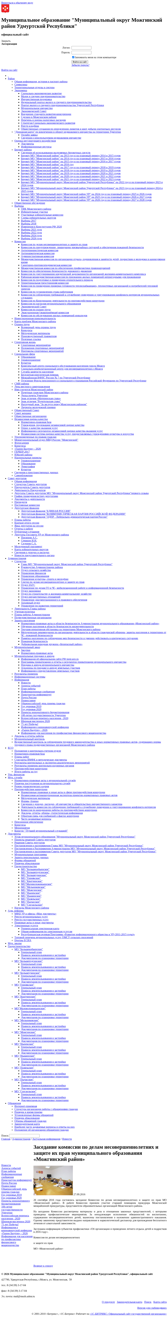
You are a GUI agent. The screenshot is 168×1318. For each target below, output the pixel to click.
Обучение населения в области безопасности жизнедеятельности (57, 626)
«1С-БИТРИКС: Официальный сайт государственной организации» (128, 1313)
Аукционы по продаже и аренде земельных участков (50, 667)
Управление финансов (33, 573)
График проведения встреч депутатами (36, 496)
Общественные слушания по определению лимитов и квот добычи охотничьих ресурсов (71, 129)
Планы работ (21, 756)
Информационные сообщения (38, 691)
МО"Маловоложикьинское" (36, 884)
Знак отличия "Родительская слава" (41, 401)
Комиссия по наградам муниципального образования (51, 303)
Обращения (14, 1103)
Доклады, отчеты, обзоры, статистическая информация (52, 813)
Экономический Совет (33, 111)
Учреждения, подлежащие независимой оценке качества (52, 425)
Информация (21, 679)
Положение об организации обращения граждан (41, 1129)
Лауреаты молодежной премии (38, 407)
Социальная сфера (24, 354)
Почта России (29, 697)
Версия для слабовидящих (152, 1307)
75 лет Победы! (29, 724)
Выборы (19, 206)
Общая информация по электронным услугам (46, 931)
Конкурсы (26, 330)
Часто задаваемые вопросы (36, 819)
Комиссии (20, 241)
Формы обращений (25, 860)
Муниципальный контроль (29, 739)
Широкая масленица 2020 (35, 721)
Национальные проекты (28, 457)
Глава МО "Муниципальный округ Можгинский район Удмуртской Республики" (67, 564)
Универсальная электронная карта (40, 928)
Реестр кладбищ (30, 126)
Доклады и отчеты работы (29, 736)
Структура (20, 561)
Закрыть (5, 40)
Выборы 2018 (28, 223)
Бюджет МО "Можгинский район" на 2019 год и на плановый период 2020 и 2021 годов (71, 173)
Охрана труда (22, 324)
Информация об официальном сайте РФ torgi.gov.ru (50, 659)
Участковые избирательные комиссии (42, 214)
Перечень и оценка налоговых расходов (43, 120)
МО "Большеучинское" (34, 875)
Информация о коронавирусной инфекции (45, 727)
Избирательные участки (34, 211)
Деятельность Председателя (29, 490)
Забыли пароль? (80, 65)
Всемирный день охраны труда (38, 327)
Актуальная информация (46, 1139)
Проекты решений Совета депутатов (35, 839)
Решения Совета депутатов (29, 842)
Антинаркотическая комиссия (37, 253)
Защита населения (24, 620)
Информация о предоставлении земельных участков (50, 670)
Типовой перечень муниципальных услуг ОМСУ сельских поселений (53, 937)
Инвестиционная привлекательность (35, 318)
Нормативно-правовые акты (37, 653)
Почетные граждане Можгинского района (44, 392)
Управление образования (35, 576)
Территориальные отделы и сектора (34, 87)
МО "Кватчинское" (32, 881)
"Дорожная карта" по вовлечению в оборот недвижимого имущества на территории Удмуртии (67, 131)
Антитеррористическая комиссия (39, 250)
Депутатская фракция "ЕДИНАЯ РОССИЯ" (46, 511)
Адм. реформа (16, 910)
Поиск (147, 1302)
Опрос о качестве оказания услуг (39, 428)
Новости (26, 682)
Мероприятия (22, 827)
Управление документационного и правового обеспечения (54, 599)
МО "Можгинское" (31, 890)
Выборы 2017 (28, 220)
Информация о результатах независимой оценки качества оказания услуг (62, 431)
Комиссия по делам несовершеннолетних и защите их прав (54, 244)
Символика (20, 84)
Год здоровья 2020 (31, 709)
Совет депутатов (17, 478)
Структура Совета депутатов (30, 484)
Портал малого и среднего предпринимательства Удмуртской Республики (62, 105)
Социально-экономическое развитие (41, 93)
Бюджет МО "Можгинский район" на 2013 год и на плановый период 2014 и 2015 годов (71, 155)
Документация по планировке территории (45, 958)
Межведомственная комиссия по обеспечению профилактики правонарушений (65, 268)
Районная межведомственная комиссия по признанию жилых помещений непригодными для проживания (81, 277)
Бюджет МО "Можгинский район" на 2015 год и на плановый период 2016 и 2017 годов (71, 161)
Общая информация (25, 481)
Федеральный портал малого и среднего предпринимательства (56, 102)
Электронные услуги (26, 925)
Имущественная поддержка (36, 99)
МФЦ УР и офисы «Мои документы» (35, 913)
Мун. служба (15, 777)
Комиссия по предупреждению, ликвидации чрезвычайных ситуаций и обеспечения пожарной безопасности (82, 247)
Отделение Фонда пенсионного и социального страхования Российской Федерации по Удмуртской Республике (83, 380)
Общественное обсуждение (29, 203)
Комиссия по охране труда (36, 309)
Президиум (20, 502)
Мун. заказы (15, 943)
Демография (28, 466)
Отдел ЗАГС (28, 585)
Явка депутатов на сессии (28, 525)
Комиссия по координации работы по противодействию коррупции (59, 810)
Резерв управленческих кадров (31, 786)
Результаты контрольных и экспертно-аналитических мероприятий (52, 762)
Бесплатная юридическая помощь (40, 374)
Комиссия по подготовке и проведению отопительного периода (57, 280)
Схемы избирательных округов (38, 217)
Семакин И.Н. (29, 540)
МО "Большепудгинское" (35, 872)
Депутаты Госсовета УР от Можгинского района (41, 534)
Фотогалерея (21, 442)
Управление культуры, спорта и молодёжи (44, 579)
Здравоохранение (31, 359)
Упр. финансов (16, 774)
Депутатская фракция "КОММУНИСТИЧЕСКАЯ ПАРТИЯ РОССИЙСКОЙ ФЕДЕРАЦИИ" (73, 513)
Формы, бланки (30, 801)
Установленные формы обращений (33, 1115)
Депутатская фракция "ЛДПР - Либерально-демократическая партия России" (64, 516)
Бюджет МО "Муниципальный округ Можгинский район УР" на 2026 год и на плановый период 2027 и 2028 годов (86, 200)
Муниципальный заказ (27, 647)
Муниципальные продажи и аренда (34, 656)
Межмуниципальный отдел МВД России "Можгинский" (46, 439)
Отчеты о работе (23, 528)
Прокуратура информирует (36, 694)
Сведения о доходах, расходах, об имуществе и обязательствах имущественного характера (71, 804)
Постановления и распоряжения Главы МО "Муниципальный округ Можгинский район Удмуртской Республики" (78, 845)
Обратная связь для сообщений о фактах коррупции (50, 816)
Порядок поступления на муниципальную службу (42, 783)
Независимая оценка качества (31, 419)
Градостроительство (25, 866)
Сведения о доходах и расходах (31, 552)
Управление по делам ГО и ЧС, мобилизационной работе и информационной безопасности (72, 588)
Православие (28, 700)
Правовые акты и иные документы (34, 922)
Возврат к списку (43, 1265)
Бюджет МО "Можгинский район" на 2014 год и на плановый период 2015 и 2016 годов (71, 158)
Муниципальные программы (30, 854)
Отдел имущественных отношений (40, 596)
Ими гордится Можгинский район (33, 389)
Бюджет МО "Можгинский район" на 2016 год (47, 164)
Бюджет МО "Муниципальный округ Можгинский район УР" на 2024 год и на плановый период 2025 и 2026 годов (86, 194)
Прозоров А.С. (29, 537)
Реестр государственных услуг (31, 919)
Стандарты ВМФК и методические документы (40, 759)
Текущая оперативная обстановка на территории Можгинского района (60, 629)
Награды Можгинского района (31, 907)
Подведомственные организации (33, 617)
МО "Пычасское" (30, 901)
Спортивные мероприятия (36, 345)
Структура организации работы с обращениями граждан (46, 1109)
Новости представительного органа (34, 555)
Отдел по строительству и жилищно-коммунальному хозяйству (56, 593)
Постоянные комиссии (27, 505)
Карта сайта (160, 1302)
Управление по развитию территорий (42, 605)
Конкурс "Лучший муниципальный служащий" (41, 830)
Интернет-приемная (25, 1106)
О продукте (108, 1302)
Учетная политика (24, 611)
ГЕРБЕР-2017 (22, 451)
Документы (27, 143)
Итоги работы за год (25, 771)
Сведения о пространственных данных (36, 472)
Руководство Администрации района (42, 567)
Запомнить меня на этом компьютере (95, 57)
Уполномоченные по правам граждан (35, 436)
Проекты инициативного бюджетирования (45, 712)
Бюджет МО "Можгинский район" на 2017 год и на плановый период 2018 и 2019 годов (71, 167)
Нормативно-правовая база (36, 422)
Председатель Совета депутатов (32, 487)
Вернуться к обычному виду (17, 2)
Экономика (20, 90)
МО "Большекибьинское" (35, 869)
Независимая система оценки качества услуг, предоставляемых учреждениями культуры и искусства (77, 434)
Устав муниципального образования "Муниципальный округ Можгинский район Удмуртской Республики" (75, 836)
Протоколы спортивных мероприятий (42, 351)
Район (11, 78)
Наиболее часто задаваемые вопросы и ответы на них (44, 1127)
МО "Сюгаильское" (32, 904)
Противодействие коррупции (30, 768)
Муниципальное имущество (37, 108)
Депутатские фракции (26, 508)
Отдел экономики (31, 590)
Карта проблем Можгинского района (35, 321)
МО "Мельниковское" (33, 887)
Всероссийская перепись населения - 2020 (44, 718)
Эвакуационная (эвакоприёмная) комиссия (45, 312)
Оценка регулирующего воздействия (35, 140)
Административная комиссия (37, 256)
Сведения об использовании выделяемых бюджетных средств (55, 152)
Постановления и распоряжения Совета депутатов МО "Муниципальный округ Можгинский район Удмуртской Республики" (85, 851)
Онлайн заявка (29, 134)
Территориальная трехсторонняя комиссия (45, 283)
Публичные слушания (26, 531)
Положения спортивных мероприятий (42, 348)
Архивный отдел (30, 602)
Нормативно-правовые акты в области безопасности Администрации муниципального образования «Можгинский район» (90, 623)
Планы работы (22, 519)
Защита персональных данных (31, 857)
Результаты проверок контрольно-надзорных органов (44, 765)
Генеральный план (31, 952)
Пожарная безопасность (34, 641)
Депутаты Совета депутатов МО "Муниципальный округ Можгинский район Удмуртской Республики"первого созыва (81, 493)
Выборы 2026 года (31, 238)
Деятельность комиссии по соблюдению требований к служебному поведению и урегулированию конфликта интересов (88, 807)
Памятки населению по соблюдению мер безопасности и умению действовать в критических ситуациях (79, 638)
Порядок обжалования (27, 863)
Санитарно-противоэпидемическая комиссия (46, 265)
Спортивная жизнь (25, 342)
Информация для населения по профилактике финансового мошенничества (63, 733)
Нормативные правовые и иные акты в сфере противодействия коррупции (63, 792)
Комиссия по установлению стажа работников (47, 291)
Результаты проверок (26, 673)
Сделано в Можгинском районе (38, 117)
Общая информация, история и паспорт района (40, 81)
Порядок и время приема (28, 1112)
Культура (26, 362)
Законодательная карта (27, 1124)
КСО (10, 747)
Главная (5, 1139)
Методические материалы (35, 333)
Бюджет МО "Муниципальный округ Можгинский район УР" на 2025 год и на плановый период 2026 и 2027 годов (86, 197)
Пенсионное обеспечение (28, 821)
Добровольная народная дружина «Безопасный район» (52, 644)
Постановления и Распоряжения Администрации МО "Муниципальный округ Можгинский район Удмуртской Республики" (84, 848)
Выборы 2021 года (31, 229)
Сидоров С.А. (29, 543)
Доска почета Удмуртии (34, 395)
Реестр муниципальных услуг (31, 916)
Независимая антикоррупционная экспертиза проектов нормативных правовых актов (69, 795)
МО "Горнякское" (31, 878)
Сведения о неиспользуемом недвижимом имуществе (51, 137)
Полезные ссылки (31, 339)
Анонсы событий (31, 685)
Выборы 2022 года (31, 232)
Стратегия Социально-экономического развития (48, 123)
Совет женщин (22, 413)
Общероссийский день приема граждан (43, 703)
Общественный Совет (26, 410)
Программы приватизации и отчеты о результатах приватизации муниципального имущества (73, 662)
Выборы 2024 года (31, 235)
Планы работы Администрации (32, 614)
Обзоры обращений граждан (30, 1121)
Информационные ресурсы (36, 146)
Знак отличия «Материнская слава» (41, 398)
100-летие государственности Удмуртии (43, 715)
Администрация (17, 558)
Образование (28, 357)
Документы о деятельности (29, 499)
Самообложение (23, 475)
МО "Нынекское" (31, 893)
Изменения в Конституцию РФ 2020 (41, 226)
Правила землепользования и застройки (43, 955)
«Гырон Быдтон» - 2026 (27, 448)
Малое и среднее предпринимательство (43, 96)
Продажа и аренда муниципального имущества (47, 665)
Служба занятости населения (37, 371)
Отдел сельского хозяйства (36, 570)
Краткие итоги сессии (26, 522)
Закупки (25, 650)
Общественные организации (30, 416)
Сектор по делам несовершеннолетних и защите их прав (52, 582)
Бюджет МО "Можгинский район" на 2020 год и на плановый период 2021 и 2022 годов (71, 176)
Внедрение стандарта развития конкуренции (46, 114)
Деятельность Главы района (30, 608)
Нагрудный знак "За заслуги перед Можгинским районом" (54, 404)
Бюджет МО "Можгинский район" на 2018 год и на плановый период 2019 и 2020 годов (71, 170)
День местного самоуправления (32, 386)
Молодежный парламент (28, 546)
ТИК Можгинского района (36, 208)
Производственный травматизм (39, 336)
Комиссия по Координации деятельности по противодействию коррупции (63, 300)
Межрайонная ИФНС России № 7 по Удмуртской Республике (55, 377)
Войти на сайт (9, 70)
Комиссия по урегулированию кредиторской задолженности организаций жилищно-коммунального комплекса (83, 274)
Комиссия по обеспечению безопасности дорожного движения (56, 271)
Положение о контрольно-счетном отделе (37, 750)
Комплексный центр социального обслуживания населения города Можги (63, 365)
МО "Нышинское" (31, 896)
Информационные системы (29, 676)
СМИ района (21, 383)
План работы (28, 688)
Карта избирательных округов (31, 549)
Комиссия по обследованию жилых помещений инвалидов (54, 315)
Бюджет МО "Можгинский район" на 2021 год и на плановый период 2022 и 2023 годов (71, 179)
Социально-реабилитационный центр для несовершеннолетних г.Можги (62, 368)
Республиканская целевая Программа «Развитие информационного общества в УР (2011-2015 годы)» (78, 934)
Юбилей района (23, 454)
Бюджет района (23, 149)
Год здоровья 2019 (31, 706)
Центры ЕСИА (22, 940)
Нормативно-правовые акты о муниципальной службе (45, 780)
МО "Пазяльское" (31, 898)
